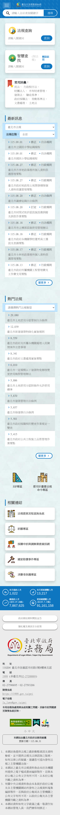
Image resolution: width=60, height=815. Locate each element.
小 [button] (25, 731)
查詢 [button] (47, 38)
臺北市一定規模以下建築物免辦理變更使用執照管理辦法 (28, 372)
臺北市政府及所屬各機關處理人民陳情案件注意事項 (28, 345)
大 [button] (33, 731)
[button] (54, 806)
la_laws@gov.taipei (14, 702)
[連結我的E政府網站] (36, 723)
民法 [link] (17, 87)
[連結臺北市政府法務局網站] (30, 647)
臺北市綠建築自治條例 (20, 412)
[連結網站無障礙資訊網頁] (21, 723)
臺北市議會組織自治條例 (23, 201)
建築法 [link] (18, 95)
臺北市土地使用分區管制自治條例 (27, 320)
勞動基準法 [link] (38, 99)
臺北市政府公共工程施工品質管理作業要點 (28, 441)
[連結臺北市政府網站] (45, 723)
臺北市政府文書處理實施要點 (24, 358)
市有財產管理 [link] (37, 91)
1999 (5, 676)
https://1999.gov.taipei (17, 693)
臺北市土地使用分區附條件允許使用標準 (28, 387)
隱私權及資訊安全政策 (30, 626)
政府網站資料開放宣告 (30, 618)
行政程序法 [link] (30, 87)
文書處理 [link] (19, 103)
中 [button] (29, 731)
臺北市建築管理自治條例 (21, 401)
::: (2, 20)
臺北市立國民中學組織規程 (24, 147)
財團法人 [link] (19, 91)
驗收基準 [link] (31, 95)
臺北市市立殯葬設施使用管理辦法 (28, 227)
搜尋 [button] (50, 13)
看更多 (42, 282)
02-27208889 (28, 676)
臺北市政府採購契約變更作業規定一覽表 (28, 425)
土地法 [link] (33, 103)
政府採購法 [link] (21, 99)
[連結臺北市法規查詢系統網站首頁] (29, 4)
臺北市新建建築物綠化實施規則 (25, 331)
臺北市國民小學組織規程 (23, 158)
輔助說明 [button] (45, 58)
